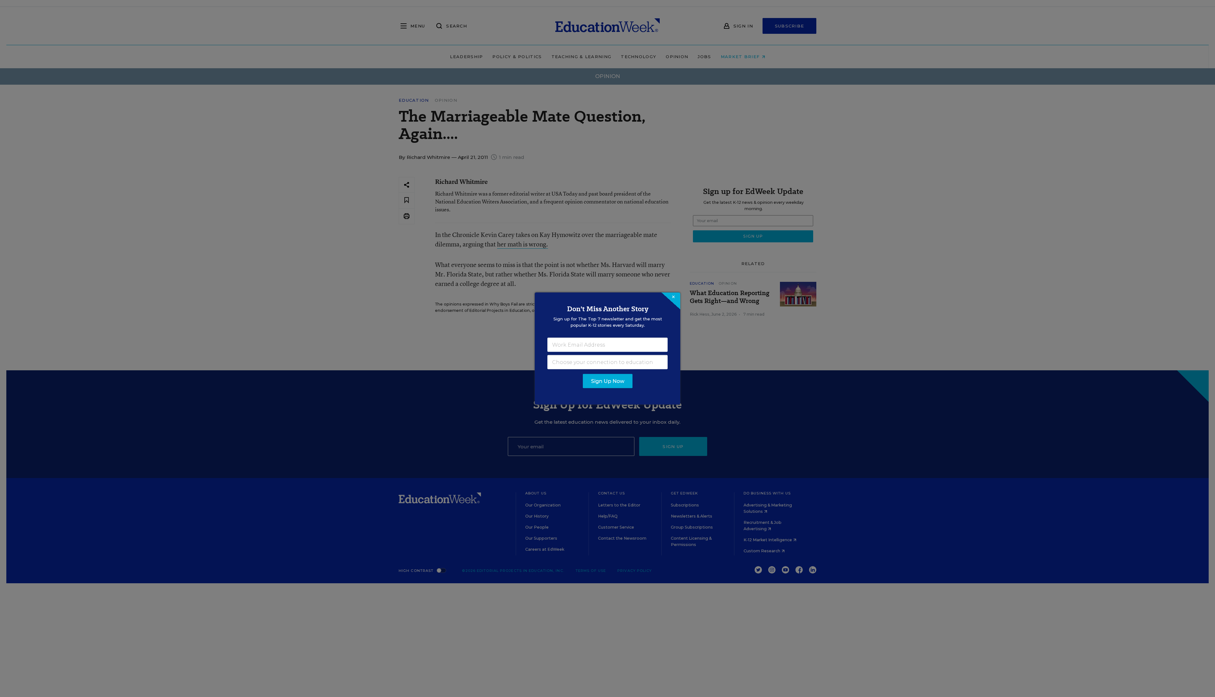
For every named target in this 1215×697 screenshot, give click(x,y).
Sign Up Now (607, 381)
